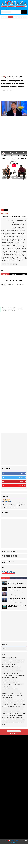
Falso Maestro (19, 684)
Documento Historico (8, 675)
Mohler (4, 706)
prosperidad (21, 713)
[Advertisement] (14, 33)
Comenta (23, 578)
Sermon (9, 717)
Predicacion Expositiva (9, 713)
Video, (10, 90)
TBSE (4, 804)
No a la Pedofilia (14, 708)
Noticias (4, 711)
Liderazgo (5, 704)
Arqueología (6, 666)
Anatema (4, 657)
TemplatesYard (15, 840)
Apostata (12, 662)
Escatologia (6, 679)
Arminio (14, 664)
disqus (14, 274)
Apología (14, 659)
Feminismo (16, 691)
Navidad (4, 708)
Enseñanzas (14, 677)
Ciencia (17, 668)
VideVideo (5, 722)
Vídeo (17, 719)
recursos (5, 715)
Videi (7, 719)
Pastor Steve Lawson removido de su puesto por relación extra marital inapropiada (17, 600)
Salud (4, 717)
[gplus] (15, 733)
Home (2, 76)
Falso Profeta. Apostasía (9, 688)
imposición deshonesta (9, 699)
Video (6, 76)
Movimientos (20, 706)
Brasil (11, 668)
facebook (22, 274)
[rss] (17, 733)
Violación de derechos (16, 722)
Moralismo (11, 706)
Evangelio (16, 682)
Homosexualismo (7, 697)
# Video (6, 209)
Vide (3, 719)
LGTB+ (16, 702)
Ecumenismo (5, 677)
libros (22, 702)
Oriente (11, 711)
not (21, 708)
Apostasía (5, 662)
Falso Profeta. (6, 686)
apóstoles (20, 662)
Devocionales (6, 673)
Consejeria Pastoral (8, 671)
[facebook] (10, 733)
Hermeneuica (12, 695)
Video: (22, 719)
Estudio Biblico (6, 682)
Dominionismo (21, 675)
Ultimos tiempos (18, 717)
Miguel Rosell (14, 704)
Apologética (6, 659)
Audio (13, 666)
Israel (4, 702)
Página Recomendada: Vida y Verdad (10, 551)
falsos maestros (7, 691)
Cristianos (19, 671)
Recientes (5, 578)
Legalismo (10, 702)
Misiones (22, 704)
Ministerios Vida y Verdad (7, 561)
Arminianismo (6, 664)
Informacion (21, 699)
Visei (3, 724)
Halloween (12, 693)
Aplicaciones (12, 657)
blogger (5, 274)
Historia (19, 695)
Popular (14, 578)
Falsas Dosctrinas (7, 684)
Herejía (4, 695)
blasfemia (5, 668)
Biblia (18, 666)
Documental (15, 673)
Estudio (13, 679)
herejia (19, 693)
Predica (17, 711)
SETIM (3, 562)
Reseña (20, 715)
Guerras (4, 693)
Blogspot (14, 842)
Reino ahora (13, 715)
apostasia (21, 659)
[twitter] (12, 733)
